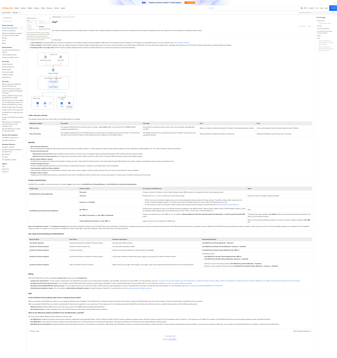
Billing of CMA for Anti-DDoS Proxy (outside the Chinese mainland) (235, 281)
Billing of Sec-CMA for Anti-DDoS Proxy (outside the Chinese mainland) (279, 281)
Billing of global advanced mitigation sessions (138, 288)
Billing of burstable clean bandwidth (194, 286)
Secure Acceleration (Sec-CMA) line (227, 204)
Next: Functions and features (301, 331)
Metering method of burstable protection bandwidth (177, 283)
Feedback (173, 339)
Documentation (6, 13)
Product (309, 26)
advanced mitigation (156, 196)
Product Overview (57, 17)
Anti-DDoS (15, 13)
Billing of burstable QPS (215, 286)
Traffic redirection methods (181, 42)
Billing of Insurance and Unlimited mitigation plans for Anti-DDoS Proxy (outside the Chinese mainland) (184, 281)
